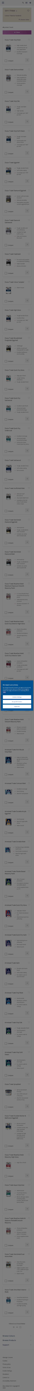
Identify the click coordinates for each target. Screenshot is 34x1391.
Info (4, 692)
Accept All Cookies (17, 701)
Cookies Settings (17, 697)
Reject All (17, 706)
